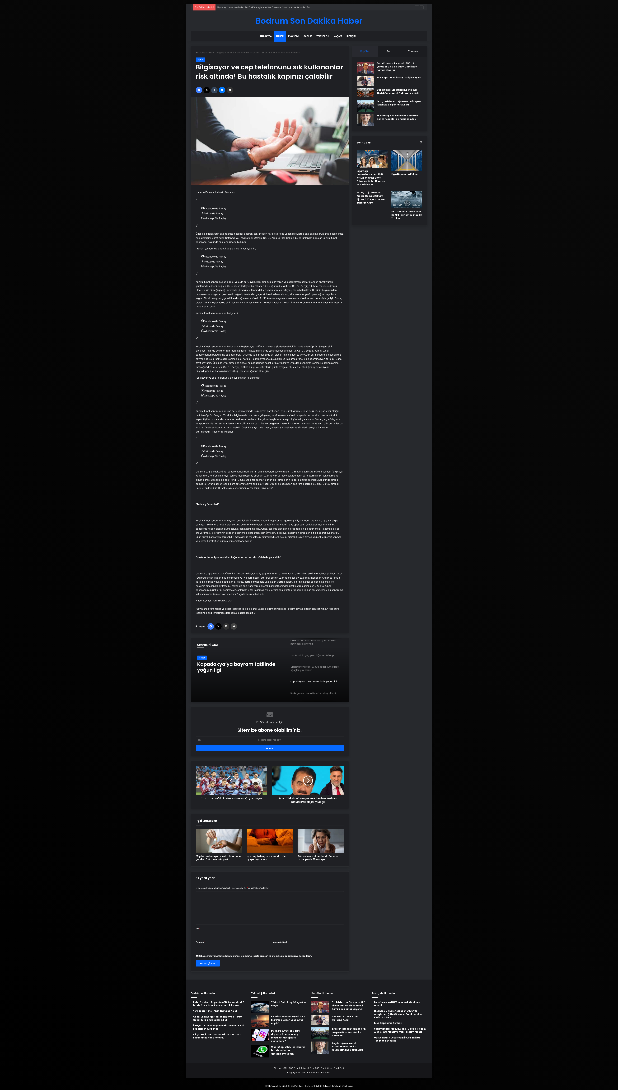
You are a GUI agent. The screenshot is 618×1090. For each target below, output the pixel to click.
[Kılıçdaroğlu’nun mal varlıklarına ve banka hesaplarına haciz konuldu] (365, 120)
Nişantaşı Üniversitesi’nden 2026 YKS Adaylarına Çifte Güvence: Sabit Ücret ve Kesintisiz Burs (371, 177)
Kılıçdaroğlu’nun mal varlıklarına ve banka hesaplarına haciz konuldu (397, 117)
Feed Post (339, 1068)
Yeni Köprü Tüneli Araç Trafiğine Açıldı (399, 77)
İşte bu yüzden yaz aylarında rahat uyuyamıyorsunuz (267, 858)
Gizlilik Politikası (295, 1086)
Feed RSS (314, 1068)
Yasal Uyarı (347, 1086)
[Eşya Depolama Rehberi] (406, 160)
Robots (304, 1068)
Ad (198, 928)
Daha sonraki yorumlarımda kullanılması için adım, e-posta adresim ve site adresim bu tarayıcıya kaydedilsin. (255, 956)
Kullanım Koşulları (331, 1086)
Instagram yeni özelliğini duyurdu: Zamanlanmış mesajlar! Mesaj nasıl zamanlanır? (285, 1036)
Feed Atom (326, 1068)
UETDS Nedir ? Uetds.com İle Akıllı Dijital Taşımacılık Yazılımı (406, 215)
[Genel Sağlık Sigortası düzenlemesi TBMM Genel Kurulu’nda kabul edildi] (365, 93)
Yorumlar (413, 51)
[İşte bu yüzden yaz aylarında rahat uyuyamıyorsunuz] (270, 841)
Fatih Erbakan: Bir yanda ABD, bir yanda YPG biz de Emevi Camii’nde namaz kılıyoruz (397, 67)
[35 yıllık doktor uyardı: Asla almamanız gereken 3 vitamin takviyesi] (219, 841)
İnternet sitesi (280, 942)
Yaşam (338, 36)
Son (389, 51)
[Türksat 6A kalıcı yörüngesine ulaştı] (260, 1007)
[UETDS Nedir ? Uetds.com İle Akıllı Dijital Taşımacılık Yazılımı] (406, 199)
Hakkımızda (271, 1086)
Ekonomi (293, 36)
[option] (270, 670)
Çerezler (309, 1086)
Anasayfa (266, 36)
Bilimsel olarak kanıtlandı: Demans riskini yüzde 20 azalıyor (318, 858)
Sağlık (308, 36)
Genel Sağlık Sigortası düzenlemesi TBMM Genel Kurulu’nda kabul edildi (398, 91)
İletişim (351, 36)
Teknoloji (322, 36)
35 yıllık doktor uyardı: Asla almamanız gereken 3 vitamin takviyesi (218, 858)
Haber (280, 36)
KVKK (318, 1086)
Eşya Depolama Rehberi (405, 174)
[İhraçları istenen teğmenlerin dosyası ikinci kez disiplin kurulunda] (365, 106)
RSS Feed (294, 1068)
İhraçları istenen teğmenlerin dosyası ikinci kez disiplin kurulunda (399, 103)
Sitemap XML (280, 1068)
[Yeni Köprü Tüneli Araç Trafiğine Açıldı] (365, 81)
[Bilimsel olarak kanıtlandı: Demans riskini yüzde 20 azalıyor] (321, 841)
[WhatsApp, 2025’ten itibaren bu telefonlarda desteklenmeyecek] (260, 1051)
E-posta (200, 942)
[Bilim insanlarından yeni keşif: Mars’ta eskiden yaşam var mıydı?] (260, 1021)
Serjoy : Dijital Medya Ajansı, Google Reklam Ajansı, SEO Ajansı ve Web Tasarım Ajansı (371, 197)
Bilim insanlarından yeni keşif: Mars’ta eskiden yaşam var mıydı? (288, 1020)
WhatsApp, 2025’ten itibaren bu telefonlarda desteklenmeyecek (288, 1050)
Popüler (364, 51)
